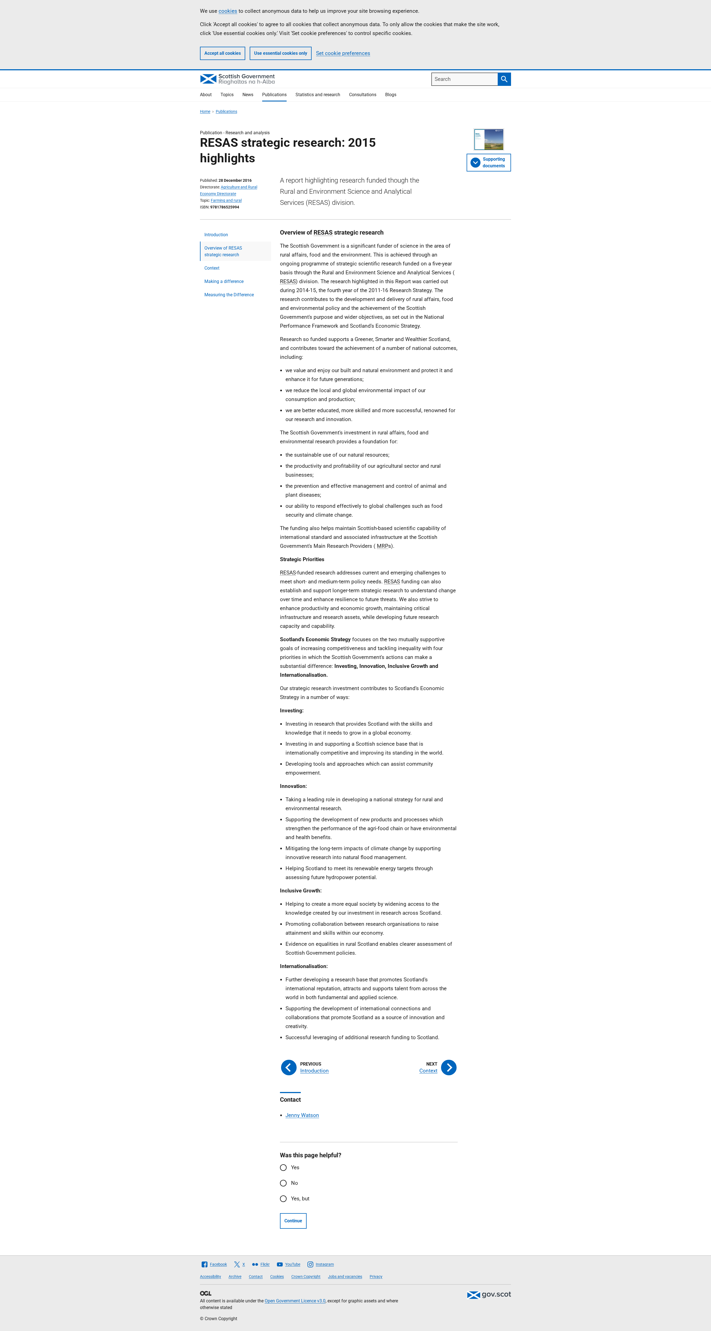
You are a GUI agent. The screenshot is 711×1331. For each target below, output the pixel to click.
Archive (235, 1276)
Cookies (277, 1276)
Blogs (390, 94)
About (206, 94)
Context (211, 268)
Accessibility (210, 1276)
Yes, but (300, 1198)
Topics (227, 94)
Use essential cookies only (280, 53)
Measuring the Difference (229, 294)
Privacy (376, 1276)
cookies (228, 11)
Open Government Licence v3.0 (295, 1300)
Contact (256, 1276)
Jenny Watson (302, 1115)
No (294, 1183)
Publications (274, 94)
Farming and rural (226, 200)
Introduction (216, 234)
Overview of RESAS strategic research (223, 251)
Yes (295, 1167)
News (247, 94)
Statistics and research (318, 94)
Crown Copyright (306, 1276)
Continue (293, 1220)
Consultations (362, 94)
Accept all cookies (222, 53)
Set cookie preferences (343, 53)
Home (205, 111)
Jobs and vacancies (345, 1276)
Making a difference (224, 281)
